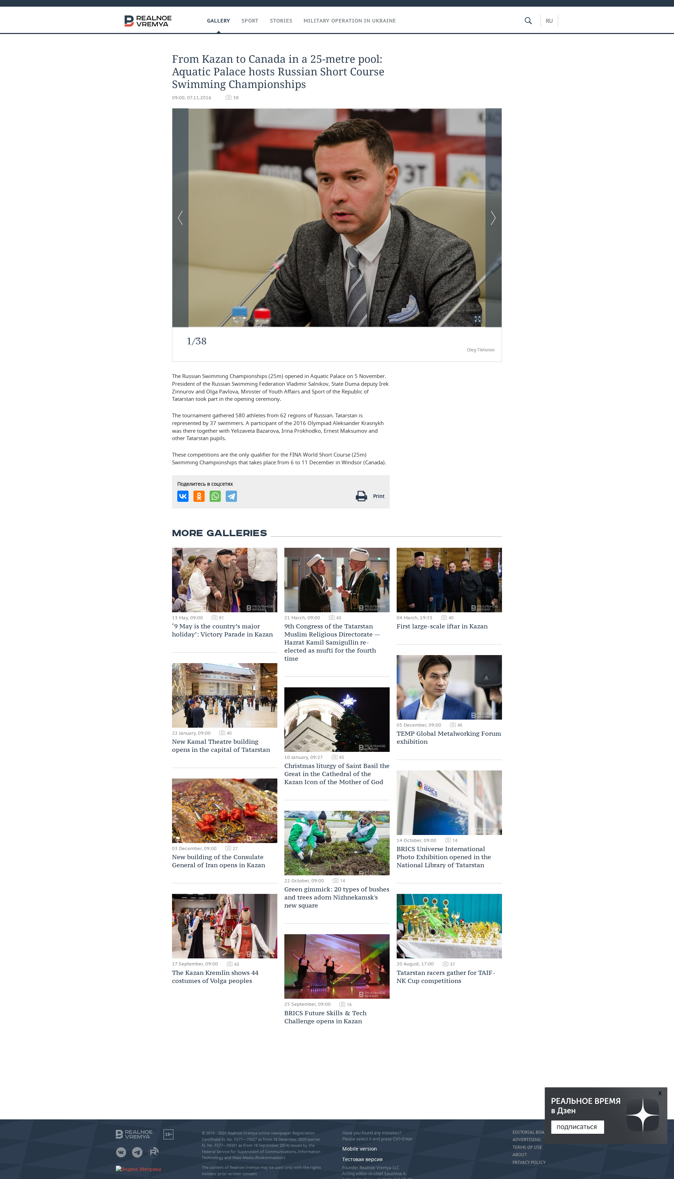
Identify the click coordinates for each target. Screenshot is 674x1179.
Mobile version (359, 1148)
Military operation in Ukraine (350, 21)
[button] (477, 319)
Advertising (527, 1139)
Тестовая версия (362, 1159)
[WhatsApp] (215, 496)
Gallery (218, 21)
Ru (549, 20)
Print (378, 496)
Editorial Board (531, 1132)
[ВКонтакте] (183, 496)
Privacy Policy (529, 1162)
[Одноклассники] (199, 496)
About (520, 1154)
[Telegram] (231, 496)
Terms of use (527, 1147)
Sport (250, 21)
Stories (281, 21)
